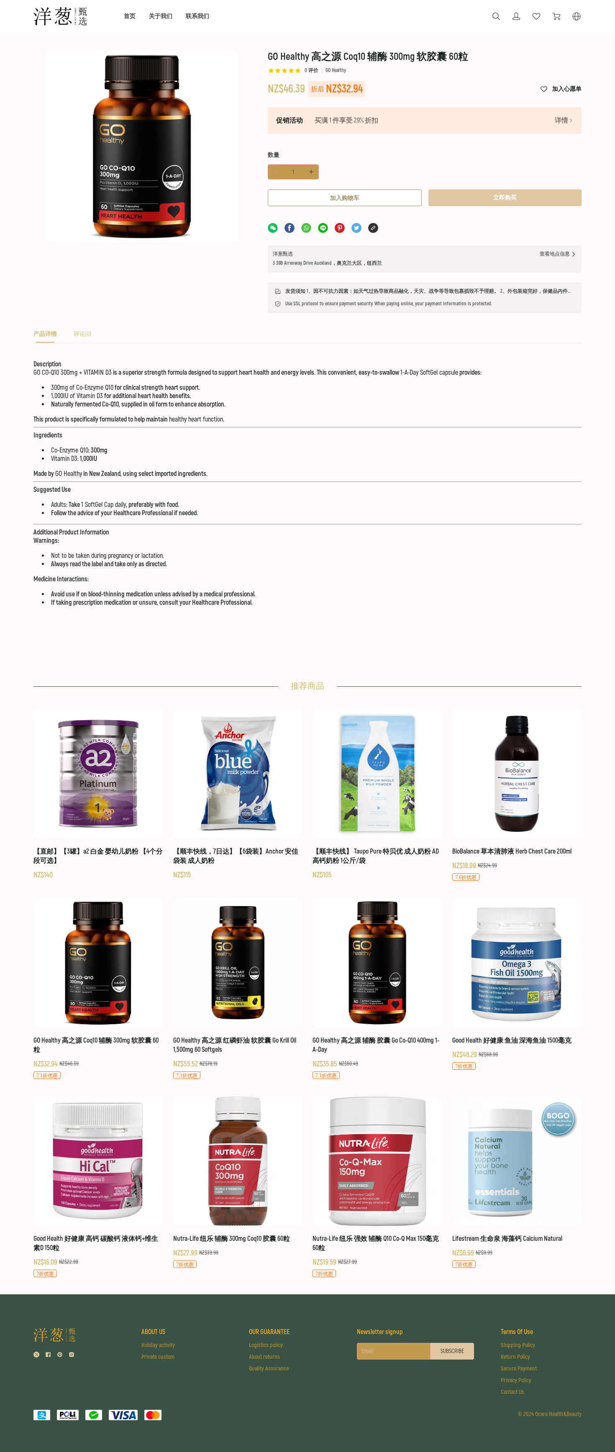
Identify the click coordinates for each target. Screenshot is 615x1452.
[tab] (45, 336)
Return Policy (515, 1356)
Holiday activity (158, 1345)
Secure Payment (519, 1368)
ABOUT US (153, 1332)
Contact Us (512, 1392)
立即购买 (505, 197)
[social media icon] (36, 1355)
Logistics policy (266, 1345)
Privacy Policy (516, 1380)
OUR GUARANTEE (269, 1332)
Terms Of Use (517, 1332)
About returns (264, 1356)
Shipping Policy (518, 1345)
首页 (130, 16)
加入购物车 (344, 198)
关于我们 (160, 16)
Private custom (157, 1356)
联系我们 (197, 16)
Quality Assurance (269, 1368)
